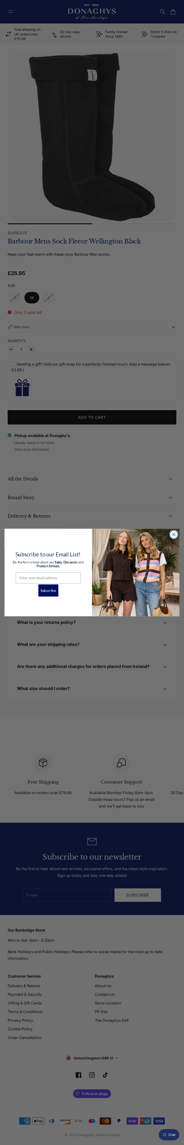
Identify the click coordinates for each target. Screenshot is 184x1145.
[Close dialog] (174, 534)
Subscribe (48, 590)
